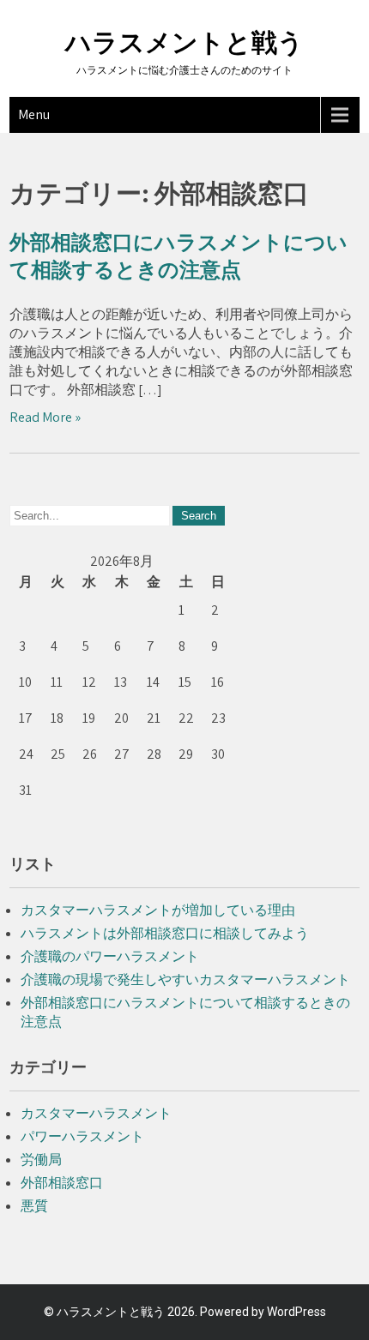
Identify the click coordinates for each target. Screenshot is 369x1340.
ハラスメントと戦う (184, 42)
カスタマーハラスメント (96, 1113)
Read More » (45, 417)
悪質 (34, 1206)
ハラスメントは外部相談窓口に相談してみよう (165, 933)
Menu (34, 114)
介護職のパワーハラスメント (110, 956)
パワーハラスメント (82, 1136)
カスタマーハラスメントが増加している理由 (158, 910)
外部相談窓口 (62, 1183)
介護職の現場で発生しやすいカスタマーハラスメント (185, 979)
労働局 (41, 1160)
